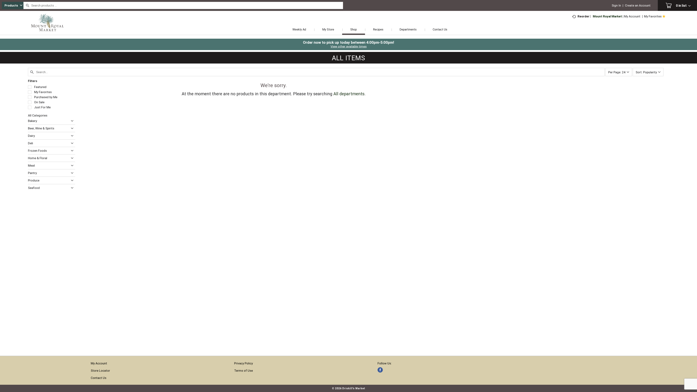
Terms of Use (243, 370)
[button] (71, 121)
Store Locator (100, 370)
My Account (99, 363)
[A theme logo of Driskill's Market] (47, 27)
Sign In (616, 5)
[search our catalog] (27, 5)
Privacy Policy (243, 363)
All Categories (37, 115)
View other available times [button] (349, 46)
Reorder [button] (583, 16)
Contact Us (98, 378)
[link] (380, 370)
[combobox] (12, 5)
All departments (348, 93)
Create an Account (638, 5)
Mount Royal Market (607, 16)
